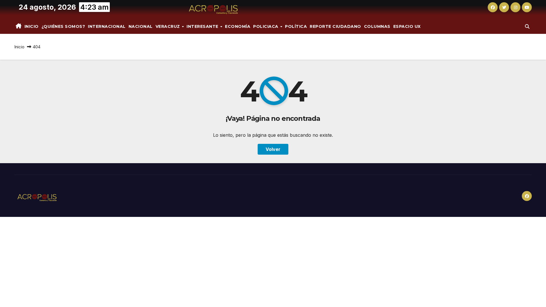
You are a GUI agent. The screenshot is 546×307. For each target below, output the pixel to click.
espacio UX (407, 26)
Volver (273, 149)
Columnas (377, 26)
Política (296, 26)
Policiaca (266, 26)
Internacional (107, 26)
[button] (527, 26)
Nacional (141, 26)
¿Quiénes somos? (63, 26)
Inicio (31, 26)
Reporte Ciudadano (335, 26)
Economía (237, 26)
